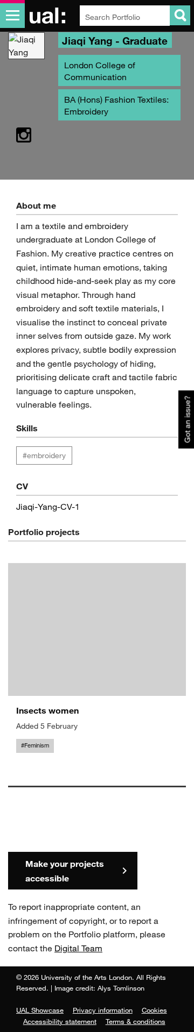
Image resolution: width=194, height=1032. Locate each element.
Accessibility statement (59, 1021)
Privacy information (103, 1010)
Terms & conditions (135, 1021)
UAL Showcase (40, 1010)
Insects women (47, 710)
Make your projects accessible (64, 870)
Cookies (154, 1010)
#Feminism (35, 745)
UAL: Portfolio (49, 16)
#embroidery (44, 455)
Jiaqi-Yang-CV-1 (48, 506)
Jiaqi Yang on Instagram (23, 136)
